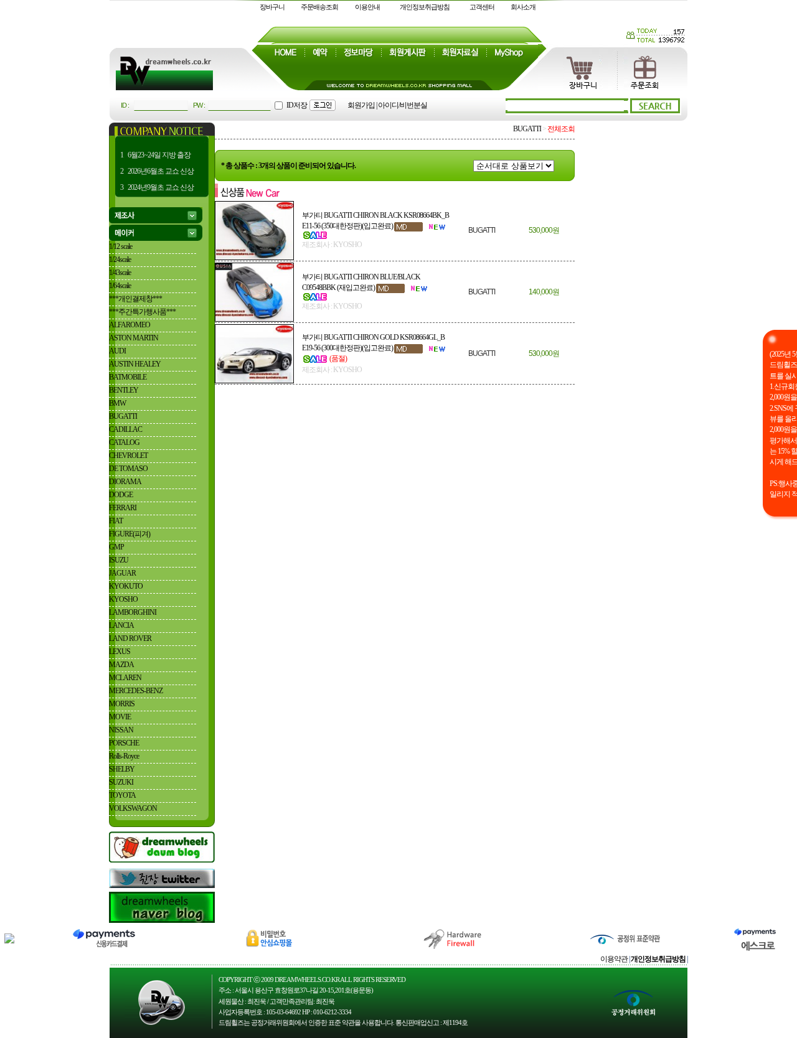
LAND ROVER (130, 638)
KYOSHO (123, 599)
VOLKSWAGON (133, 808)
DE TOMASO (128, 468)
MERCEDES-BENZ (136, 690)
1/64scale (120, 285)
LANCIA (121, 625)
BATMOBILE (127, 377)
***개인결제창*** (135, 298)
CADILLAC (125, 429)
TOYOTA (122, 795)
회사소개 (523, 7)
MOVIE (120, 717)
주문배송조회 (319, 7)
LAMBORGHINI (132, 612)
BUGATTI (123, 416)
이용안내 (367, 7)
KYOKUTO (126, 586)
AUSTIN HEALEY (135, 364)
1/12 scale (120, 246)
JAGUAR (122, 573)
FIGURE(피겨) (129, 534)
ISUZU (118, 560)
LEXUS (119, 651)
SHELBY (121, 769)
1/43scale (120, 272)
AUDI (117, 351)
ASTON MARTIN (133, 338)
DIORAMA (125, 481)
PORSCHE (124, 743)
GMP (116, 547)
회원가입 (361, 105)
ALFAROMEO (129, 324)
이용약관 (614, 959)
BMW (117, 403)
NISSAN (121, 730)
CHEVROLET (128, 455)
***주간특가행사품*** (142, 311)
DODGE (121, 494)
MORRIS (121, 703)
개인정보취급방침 (425, 7)
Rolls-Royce (124, 756)
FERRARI (122, 507)
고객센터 (481, 7)
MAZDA (121, 664)
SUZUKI (121, 782)
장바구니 (272, 7)
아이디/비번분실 (402, 105)
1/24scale (120, 259)
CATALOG (124, 442)
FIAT (116, 521)
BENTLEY (123, 390)
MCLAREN (125, 677)
